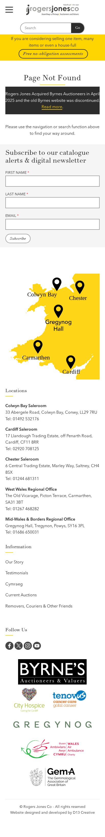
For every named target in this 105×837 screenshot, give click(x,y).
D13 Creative (84, 812)
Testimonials (16, 572)
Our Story (14, 561)
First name (17, 172)
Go (77, 27)
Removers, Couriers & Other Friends (38, 605)
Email (12, 215)
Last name (16, 194)
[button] (9, 10)
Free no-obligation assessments (53, 53)
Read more (52, 106)
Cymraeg (14, 583)
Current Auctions (21, 594)
